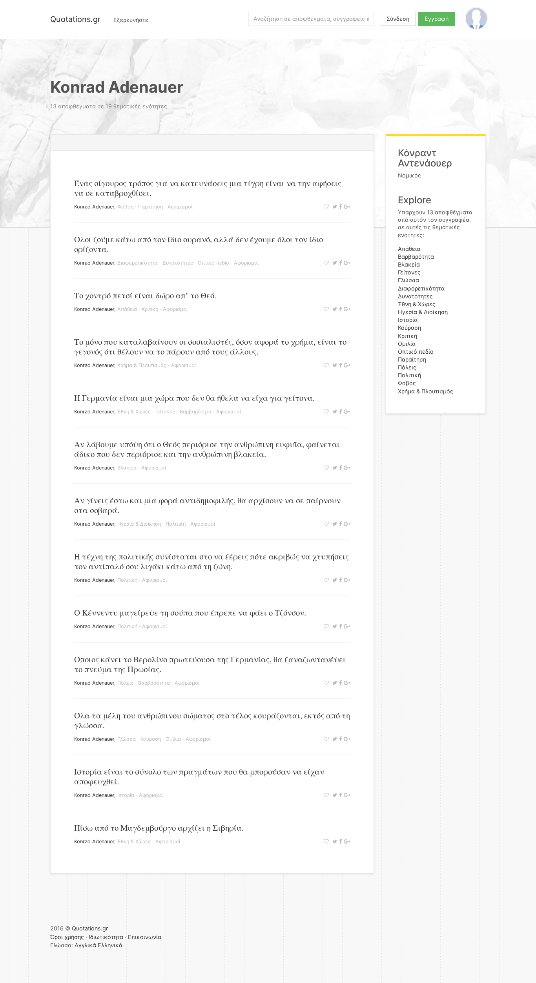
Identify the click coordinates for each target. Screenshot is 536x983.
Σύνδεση (398, 18)
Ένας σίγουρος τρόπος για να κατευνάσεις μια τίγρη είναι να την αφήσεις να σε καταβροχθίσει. (207, 187)
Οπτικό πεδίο (213, 263)
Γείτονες (165, 412)
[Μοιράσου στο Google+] (346, 207)
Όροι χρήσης (67, 937)
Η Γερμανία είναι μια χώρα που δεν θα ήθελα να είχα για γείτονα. (194, 397)
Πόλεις (125, 683)
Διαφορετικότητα (137, 263)
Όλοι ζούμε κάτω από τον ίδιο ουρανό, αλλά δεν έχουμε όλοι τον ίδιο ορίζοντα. (198, 244)
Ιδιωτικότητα (106, 937)
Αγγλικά (85, 945)
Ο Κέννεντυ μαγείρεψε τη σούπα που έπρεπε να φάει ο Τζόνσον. (190, 612)
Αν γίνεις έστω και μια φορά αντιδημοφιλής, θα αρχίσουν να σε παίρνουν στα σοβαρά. (207, 505)
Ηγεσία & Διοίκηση (139, 524)
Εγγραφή (436, 18)
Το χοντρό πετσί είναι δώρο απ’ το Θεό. (145, 295)
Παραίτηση (150, 207)
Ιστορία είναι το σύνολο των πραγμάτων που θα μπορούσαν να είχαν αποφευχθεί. (199, 776)
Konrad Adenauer (94, 207)
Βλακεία (127, 468)
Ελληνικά (110, 945)
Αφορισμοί (180, 207)
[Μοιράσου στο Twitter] (333, 207)
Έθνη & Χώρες (134, 412)
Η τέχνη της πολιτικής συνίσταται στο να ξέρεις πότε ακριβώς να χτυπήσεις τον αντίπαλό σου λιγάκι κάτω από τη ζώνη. (211, 561)
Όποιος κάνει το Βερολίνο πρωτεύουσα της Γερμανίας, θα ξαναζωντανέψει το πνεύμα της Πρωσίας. (210, 664)
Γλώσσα (126, 739)
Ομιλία (173, 739)
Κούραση (150, 739)
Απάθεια (127, 309)
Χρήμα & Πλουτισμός (141, 365)
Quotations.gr (75, 19)
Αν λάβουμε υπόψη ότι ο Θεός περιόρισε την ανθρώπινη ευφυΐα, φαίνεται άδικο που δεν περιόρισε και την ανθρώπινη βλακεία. (207, 449)
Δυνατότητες (177, 263)
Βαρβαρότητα (195, 412)
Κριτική (150, 309)
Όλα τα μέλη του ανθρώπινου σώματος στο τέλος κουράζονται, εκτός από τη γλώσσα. (212, 720)
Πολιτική (176, 524)
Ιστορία (125, 795)
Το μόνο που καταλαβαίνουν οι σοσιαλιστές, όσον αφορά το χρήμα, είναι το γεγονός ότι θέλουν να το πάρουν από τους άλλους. (210, 346)
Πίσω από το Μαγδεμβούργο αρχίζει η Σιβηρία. (159, 827)
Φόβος (125, 207)
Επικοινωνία (144, 937)
